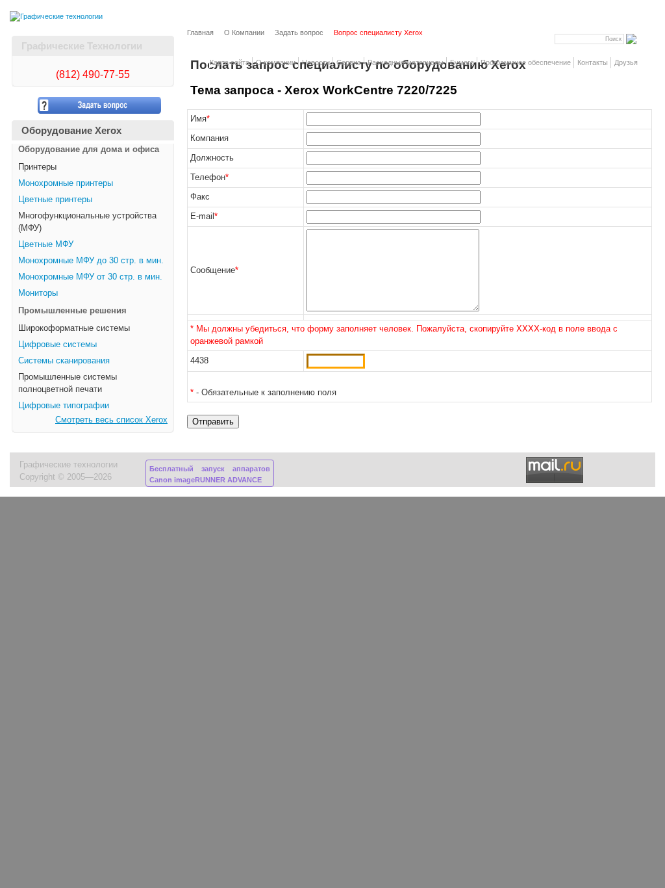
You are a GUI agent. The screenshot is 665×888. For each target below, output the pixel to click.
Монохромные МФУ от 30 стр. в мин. (90, 276)
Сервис (348, 62)
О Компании (244, 32)
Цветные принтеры (55, 199)
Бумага (462, 62)
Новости (316, 62)
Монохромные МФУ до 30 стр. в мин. (91, 260)
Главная (200, 32)
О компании (275, 62)
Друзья (626, 62)
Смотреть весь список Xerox (111, 419)
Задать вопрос (299, 32)
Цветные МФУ (45, 244)
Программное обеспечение (526, 62)
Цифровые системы (57, 344)
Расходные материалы (406, 62)
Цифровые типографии (63, 405)
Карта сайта (229, 62)
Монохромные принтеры (65, 183)
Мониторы (38, 293)
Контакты (592, 62)
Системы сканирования (64, 360)
